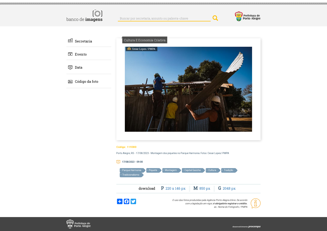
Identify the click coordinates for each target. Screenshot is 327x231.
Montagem (171, 170)
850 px (202, 188)
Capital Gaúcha (192, 170)
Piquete (153, 170)
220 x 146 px (173, 188)
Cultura (212, 170)
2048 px (227, 188)
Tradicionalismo (130, 174)
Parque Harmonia (131, 170)
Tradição (228, 170)
